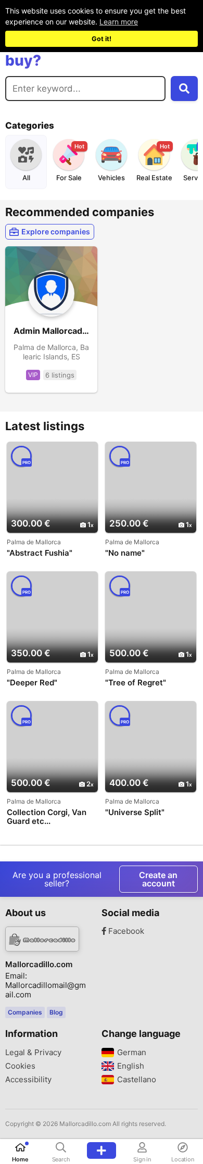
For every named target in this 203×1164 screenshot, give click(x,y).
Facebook (125, 931)
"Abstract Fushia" (39, 553)
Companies (25, 1012)
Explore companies (55, 231)
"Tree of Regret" (135, 682)
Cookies (20, 1066)
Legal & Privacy (33, 1052)
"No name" (125, 553)
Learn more (118, 21)
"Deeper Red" (32, 682)
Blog (56, 1012)
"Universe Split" (134, 812)
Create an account (158, 879)
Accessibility (28, 1079)
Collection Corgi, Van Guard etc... (46, 816)
